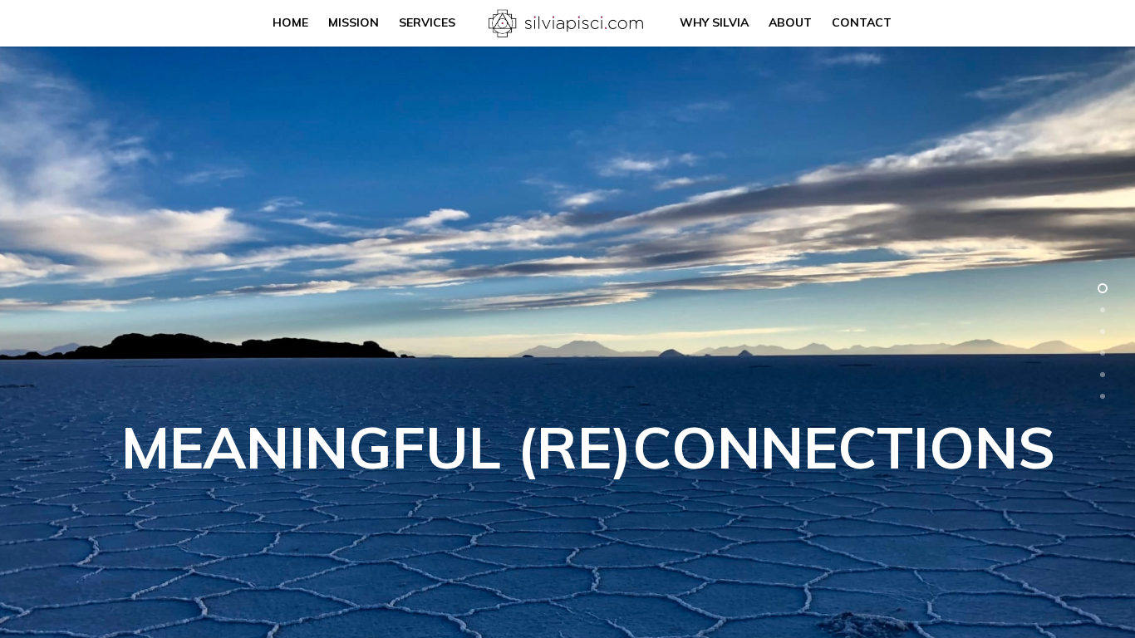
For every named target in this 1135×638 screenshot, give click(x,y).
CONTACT (862, 22)
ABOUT (790, 22)
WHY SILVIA (714, 22)
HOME (290, 22)
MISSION (353, 22)
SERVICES (427, 22)
